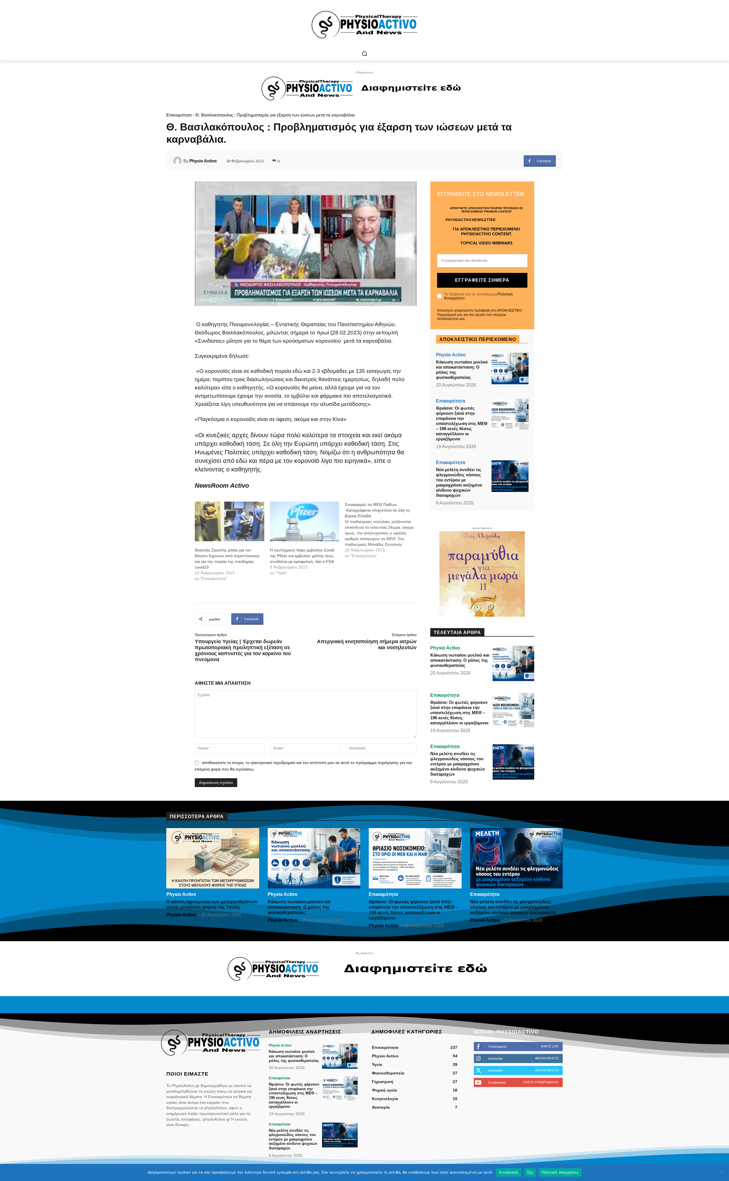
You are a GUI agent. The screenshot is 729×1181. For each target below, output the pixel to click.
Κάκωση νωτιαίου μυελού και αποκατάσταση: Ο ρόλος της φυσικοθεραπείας (459, 660)
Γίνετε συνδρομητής (541, 1082)
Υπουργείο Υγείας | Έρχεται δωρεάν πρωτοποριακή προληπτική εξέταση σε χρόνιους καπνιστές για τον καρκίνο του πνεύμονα (243, 650)
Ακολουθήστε (547, 1058)
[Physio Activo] (178, 161)
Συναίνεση (508, 1172)
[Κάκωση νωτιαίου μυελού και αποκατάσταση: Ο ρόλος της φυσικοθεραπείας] (510, 368)
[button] (364, 53)
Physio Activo (203, 160)
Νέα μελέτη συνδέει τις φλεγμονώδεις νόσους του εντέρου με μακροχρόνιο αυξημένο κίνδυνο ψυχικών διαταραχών (459, 482)
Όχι (530, 1172)
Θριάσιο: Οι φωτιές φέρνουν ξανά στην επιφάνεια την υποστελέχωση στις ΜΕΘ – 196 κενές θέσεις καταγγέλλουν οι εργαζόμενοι (462, 423)
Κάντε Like (550, 1046)
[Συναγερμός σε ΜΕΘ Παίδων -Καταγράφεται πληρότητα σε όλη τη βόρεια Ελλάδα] (382, 530)
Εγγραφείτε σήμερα (482, 280)
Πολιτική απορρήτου (560, 1172)
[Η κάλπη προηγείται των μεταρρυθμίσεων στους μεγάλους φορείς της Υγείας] (212, 858)
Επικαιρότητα (179, 115)
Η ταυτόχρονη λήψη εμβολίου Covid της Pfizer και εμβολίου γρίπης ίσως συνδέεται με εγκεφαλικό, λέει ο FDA (302, 556)
